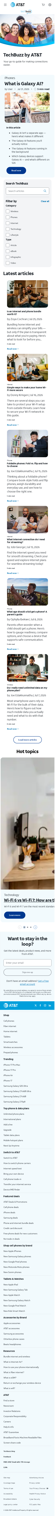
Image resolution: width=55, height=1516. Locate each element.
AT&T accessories (12, 1328)
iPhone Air (8, 1075)
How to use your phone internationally (21, 1367)
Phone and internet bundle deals (19, 1223)
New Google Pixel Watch (15, 1305)
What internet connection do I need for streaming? (26, 540)
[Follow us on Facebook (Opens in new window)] (40, 1005)
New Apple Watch (12, 1295)
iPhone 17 (8, 1080)
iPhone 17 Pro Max (12, 1064)
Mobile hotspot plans (13, 1140)
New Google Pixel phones (15, 1261)
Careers (7, 1421)
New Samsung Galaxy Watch (17, 1300)
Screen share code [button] (12, 1442)
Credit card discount (13, 1228)
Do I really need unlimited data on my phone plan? (27, 689)
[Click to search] (45, 191)
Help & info (9, 1426)
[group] (27, 1015)
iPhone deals (9, 1212)
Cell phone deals (11, 1207)
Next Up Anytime (11, 1145)
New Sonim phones (12, 1272)
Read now (16, 170)
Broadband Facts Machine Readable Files (23, 1437)
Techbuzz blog (9, 1451)
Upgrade (7, 1129)
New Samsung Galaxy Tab (16, 1289)
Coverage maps (9, 1483)
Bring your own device (14, 1173)
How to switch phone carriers (17, 1163)
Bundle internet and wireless (17, 1356)
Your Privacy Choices (37, 1488)
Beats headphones (12, 1344)
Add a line (8, 1124)
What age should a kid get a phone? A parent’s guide (27, 613)
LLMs (5, 1467)
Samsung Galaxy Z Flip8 (14, 1101)
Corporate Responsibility (15, 1416)
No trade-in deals (12, 1238)
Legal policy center (11, 1504)
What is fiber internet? (14, 1372)
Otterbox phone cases (14, 1339)
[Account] (49, 4)
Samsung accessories (14, 1333)
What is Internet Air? (13, 1361)
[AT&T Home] (17, 4)
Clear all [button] (45, 201)
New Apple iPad (11, 1284)
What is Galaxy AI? (23, 83)
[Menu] (5, 4)
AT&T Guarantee (11, 1432)
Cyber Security (34, 1499)
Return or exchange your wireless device (22, 1382)
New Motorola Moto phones (16, 1267)
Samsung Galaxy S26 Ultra (16, 1085)
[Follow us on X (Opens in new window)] (35, 1005)
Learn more (14, 915)
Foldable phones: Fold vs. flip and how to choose (27, 465)
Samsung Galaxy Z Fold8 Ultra (17, 1091)
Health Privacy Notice (37, 1494)
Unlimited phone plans (14, 1113)
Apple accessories (12, 1323)
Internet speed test (13, 1168)
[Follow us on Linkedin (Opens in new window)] (49, 1005)
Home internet (10, 1031)
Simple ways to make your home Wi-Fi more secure (26, 389)
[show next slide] (35, 927)
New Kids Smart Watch (14, 1311)
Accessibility (8, 1494)
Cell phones (9, 1020)
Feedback (7, 1457)
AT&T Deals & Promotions (15, 1201)
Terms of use (8, 1488)
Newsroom (9, 1405)
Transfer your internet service (17, 1184)
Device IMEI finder (12, 1189)
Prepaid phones (11, 1052)
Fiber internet (10, 1026)
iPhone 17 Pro (10, 1070)
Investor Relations (12, 1411)
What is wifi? (9, 1388)
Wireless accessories (13, 1047)
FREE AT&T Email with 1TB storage (17, 1462)
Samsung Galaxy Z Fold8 (15, 1096)
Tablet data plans (12, 1135)
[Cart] (43, 4)
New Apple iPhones (12, 1251)
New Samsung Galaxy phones (17, 1256)
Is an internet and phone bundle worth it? (24, 312)
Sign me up (27, 972)
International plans (12, 1119)
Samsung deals (11, 1217)
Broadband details (10, 1499)
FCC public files (34, 1504)
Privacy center (34, 1483)
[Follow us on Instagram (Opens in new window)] (45, 1005)
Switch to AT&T (10, 1157)
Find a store (9, 1400)
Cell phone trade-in (12, 1179)
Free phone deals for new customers (20, 1233)
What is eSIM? (10, 1377)
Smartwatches (10, 1042)
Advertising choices (36, 1478)
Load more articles (27, 739)
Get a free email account (34, 982)
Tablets (7, 1036)
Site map (7, 1478)
